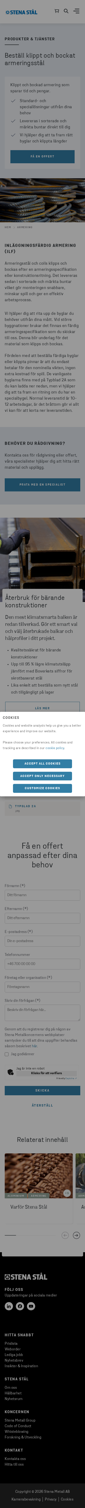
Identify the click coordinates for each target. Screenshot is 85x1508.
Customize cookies (42, 788)
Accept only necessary (42, 775)
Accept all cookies (43, 763)
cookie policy (55, 748)
